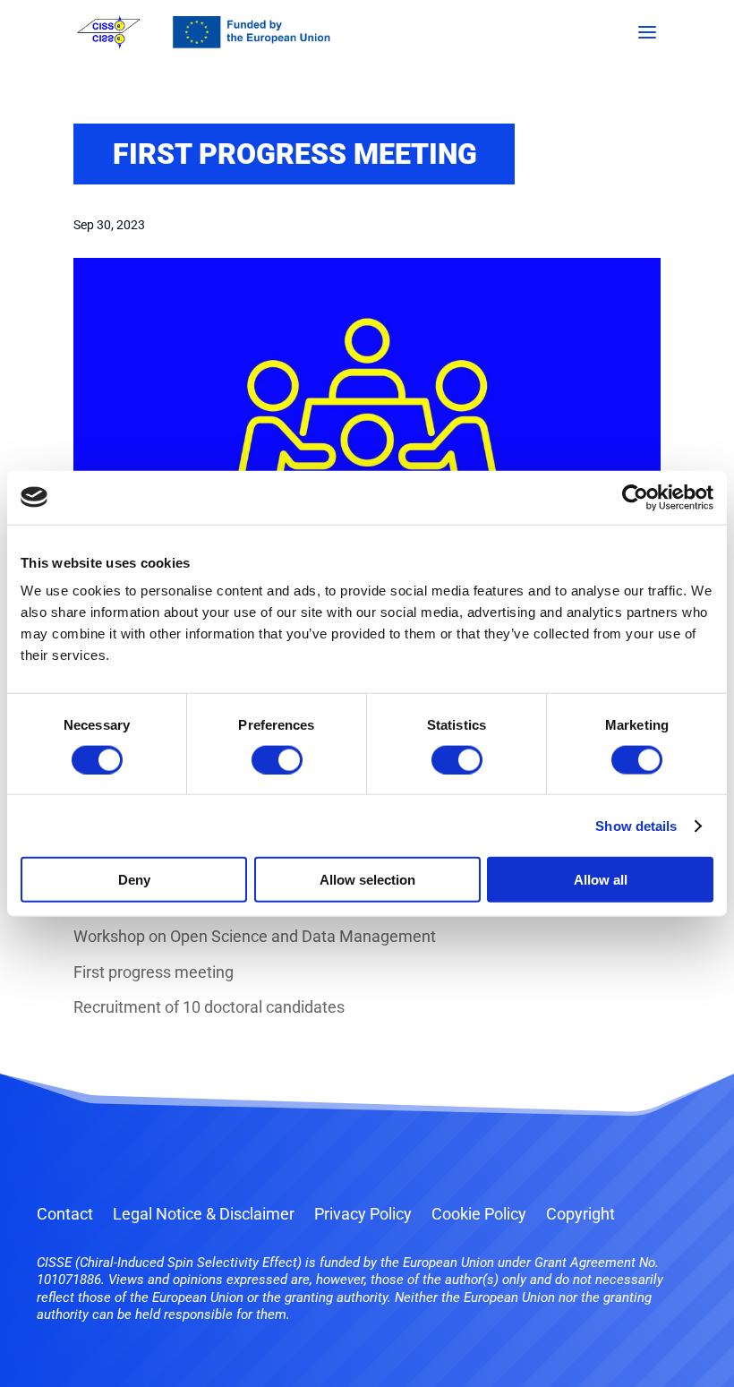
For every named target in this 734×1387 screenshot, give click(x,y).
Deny (134, 879)
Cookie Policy (478, 1215)
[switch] (277, 759)
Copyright (580, 1215)
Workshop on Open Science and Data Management (254, 936)
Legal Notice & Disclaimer (203, 1215)
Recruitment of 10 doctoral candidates (209, 1006)
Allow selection (367, 879)
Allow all (600, 879)
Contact (65, 1215)
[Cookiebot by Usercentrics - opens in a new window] (635, 497)
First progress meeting (153, 972)
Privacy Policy (363, 1215)
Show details (636, 825)
